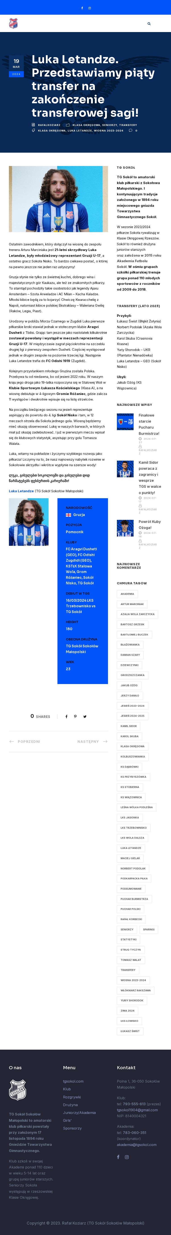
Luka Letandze (80, 130)
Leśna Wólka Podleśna (137, 807)
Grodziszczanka (133, 675)
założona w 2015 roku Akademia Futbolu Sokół (139, 261)
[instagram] (89, 8)
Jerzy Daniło (130, 695)
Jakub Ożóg (129, 685)
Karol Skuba (129, 736)
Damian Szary (130, 654)
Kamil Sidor (129, 726)
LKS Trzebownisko (134, 827)
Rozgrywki (72, 1097)
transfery (128, 970)
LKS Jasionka (130, 817)
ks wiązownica (131, 797)
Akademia (127, 593)
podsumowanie (131, 888)
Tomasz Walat (131, 960)
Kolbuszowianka (133, 756)
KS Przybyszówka (133, 776)
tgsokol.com (73, 1081)
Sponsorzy (72, 1128)
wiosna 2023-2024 (108, 130)
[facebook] (82, 8)
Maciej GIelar (130, 858)
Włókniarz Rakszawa (136, 990)
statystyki (128, 939)
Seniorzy (109, 125)
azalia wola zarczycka (138, 614)
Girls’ (67, 1120)
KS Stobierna (130, 787)
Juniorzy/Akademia (79, 1112)
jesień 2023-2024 (133, 705)
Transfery (128, 125)
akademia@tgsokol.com (137, 1144)
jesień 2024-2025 (133, 715)
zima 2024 (127, 1010)
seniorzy (127, 929)
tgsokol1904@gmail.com (137, 1110)
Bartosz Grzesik (133, 624)
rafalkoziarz (49, 125)
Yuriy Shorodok (132, 1000)
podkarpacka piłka (134, 878)
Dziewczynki (129, 665)
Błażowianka (130, 644)
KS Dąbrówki (129, 766)
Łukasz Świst (130, 1031)
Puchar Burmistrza (134, 899)
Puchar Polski (130, 909)
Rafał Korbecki (131, 919)
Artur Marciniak (132, 604)
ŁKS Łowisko (129, 1020)
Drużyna (70, 1105)
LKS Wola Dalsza (132, 837)
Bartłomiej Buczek (134, 634)
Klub (67, 1089)
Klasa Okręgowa (86, 125)
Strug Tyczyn (131, 949)
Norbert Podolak (133, 868)
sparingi (149, 929)
